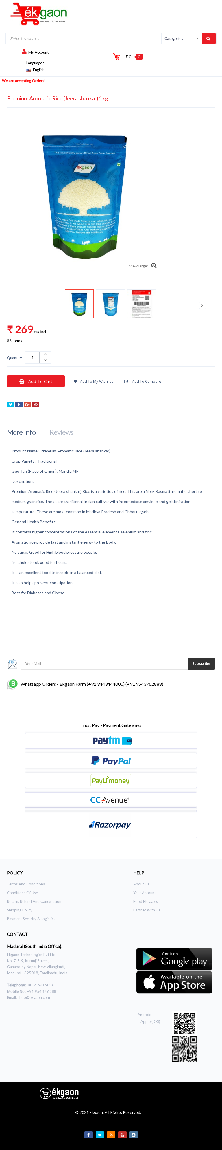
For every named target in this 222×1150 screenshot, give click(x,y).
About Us (141, 884)
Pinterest (35, 404)
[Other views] (19, 305)
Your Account (144, 892)
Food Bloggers (145, 901)
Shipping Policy (19, 910)
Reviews (61, 432)
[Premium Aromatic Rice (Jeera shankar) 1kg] (79, 303)
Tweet (10, 404)
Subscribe (201, 663)
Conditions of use (22, 892)
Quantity (14, 357)
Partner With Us (146, 910)
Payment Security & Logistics (31, 918)
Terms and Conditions (26, 884)
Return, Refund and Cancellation (34, 901)
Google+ (27, 404)
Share (19, 404)
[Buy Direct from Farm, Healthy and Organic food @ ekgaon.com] (39, 14)
